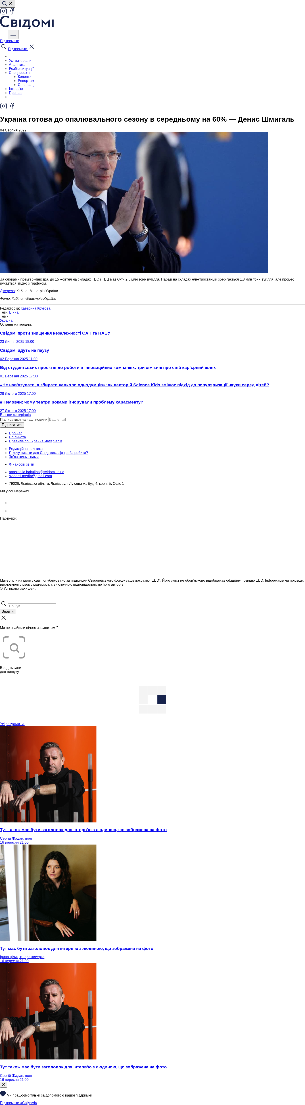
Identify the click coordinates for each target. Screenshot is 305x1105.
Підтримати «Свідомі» (18, 1103)
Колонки (24, 77)
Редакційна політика (26, 449)
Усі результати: (12, 724)
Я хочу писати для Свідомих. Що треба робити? (48, 453)
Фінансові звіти (21, 464)
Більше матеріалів (15, 415)
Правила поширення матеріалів (35, 441)
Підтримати (9, 41)
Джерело (7, 291)
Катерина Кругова (35, 308)
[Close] (3, 1085)
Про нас (15, 93)
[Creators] (9, 598)
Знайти (8, 611)
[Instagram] (4, 13)
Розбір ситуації (21, 69)
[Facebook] (11, 13)
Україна (6, 320)
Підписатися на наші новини (23, 419)
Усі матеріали (20, 60)
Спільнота (17, 437)
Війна (14, 312)
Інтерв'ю (16, 89)
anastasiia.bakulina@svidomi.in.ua (36, 472)
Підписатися (12, 425)
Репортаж (26, 81)
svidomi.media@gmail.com (30, 476)
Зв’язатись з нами (24, 457)
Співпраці (26, 85)
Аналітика (17, 65)
